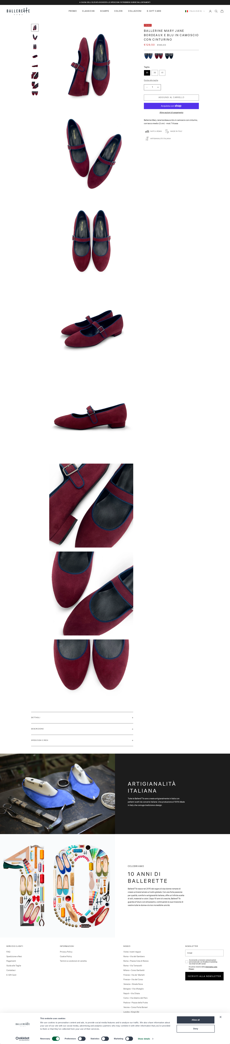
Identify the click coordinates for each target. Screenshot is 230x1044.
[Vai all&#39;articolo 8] (35, 94)
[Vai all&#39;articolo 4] (35, 56)
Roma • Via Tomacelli (132, 965)
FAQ (8, 951)
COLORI (118, 11)
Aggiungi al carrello (171, 97)
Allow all (196, 1020)
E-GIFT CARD (154, 11)
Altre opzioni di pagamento (171, 112)
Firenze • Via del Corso (133, 979)
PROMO (73, 11)
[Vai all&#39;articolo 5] (35, 66)
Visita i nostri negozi (132, 951)
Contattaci (11, 970)
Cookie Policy (66, 956)
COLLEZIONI (135, 11)
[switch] (82, 1039)
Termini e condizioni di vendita (73, 961)
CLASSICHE (88, 11)
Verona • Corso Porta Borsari (135, 1007)
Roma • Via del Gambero (134, 956)
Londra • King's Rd (131, 1012)
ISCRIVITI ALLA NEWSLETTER (204, 976)
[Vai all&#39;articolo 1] (35, 27)
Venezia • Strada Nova (133, 984)
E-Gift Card (11, 975)
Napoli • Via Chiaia (131, 993)
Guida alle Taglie (13, 965)
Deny (195, 1029)
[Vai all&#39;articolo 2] (35, 37)
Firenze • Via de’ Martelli (134, 975)
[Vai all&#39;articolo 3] (35, 47)
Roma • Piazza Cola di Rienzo (136, 961)
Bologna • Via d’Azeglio (133, 988)
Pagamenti (11, 961)
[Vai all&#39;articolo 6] (35, 75)
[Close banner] (220, 1017)
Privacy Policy (66, 951)
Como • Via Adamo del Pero (135, 998)
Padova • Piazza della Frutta (135, 1002)
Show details (144, 1039)
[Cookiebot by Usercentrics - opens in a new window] (22, 1039)
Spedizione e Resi (14, 956)
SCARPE (104, 11)
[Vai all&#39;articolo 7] (35, 85)
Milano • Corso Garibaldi (134, 970)
